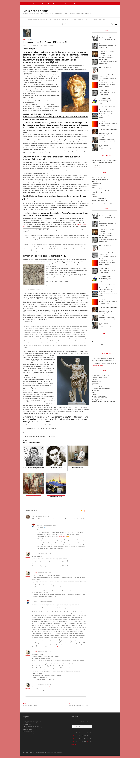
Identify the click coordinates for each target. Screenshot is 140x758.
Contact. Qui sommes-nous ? (61, 20)
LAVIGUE (94, 196)
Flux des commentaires (58, 4)
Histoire (25, 39)
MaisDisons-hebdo (36, 11)
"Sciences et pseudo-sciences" (100, 179)
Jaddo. (94, 194)
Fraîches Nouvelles (97, 192)
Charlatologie (95, 185)
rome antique (50, 45)
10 (73, 735)
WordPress (47, 752)
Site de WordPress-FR (70, 4)
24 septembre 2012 (33, 45)
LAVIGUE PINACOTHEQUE (99, 200)
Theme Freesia (41, 752)
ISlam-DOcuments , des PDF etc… (95, 20)
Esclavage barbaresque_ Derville (101, 191)
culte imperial (44, 45)
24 (73, 741)
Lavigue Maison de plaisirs (99, 198)
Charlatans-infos (96, 183)
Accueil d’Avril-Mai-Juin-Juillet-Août (39, 20)
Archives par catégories (30, 733)
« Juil (72, 744)
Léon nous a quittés (70, 24)
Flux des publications (47, 4)
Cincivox (94, 187)
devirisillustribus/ (97, 189)
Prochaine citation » (97, 167)
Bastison (94, 181)
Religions (30, 39)
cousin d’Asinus (63, 536)
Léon (45, 527)
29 (87, 741)
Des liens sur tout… (78, 20)
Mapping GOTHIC (97, 202)
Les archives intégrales (86, 24)
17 (73, 738)
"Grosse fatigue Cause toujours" (100, 177)
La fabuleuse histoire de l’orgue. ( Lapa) (50, 24)
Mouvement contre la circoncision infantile (103, 204)
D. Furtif (25, 45)
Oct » (75, 744)
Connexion (38, 4)
